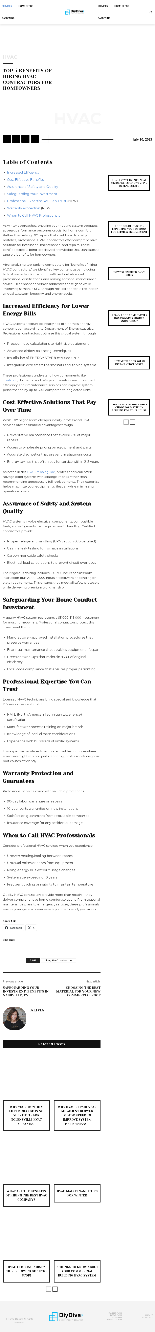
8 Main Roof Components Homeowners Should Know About (129, 318)
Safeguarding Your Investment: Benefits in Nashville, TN (26, 991)
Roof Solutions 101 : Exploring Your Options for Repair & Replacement (129, 229)
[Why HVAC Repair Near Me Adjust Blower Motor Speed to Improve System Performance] (77, 1076)
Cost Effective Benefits (25, 180)
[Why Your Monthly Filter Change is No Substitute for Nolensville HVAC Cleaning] (26, 1076)
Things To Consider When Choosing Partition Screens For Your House (129, 407)
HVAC (10, 57)
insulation (10, 380)
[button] (151, 12)
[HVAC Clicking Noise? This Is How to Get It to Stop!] (26, 1237)
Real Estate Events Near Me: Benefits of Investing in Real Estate (129, 183)
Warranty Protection (23, 208)
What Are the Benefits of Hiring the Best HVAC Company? (26, 1195)
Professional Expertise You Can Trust (36, 201)
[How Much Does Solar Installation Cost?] (129, 347)
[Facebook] (7, 139)
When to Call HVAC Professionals (33, 215)
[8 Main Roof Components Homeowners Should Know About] (129, 301)
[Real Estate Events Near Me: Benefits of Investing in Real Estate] (129, 166)
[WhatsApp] (35, 139)
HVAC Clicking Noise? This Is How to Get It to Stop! (26, 1271)
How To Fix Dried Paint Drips (129, 273)
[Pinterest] (25, 139)
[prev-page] (48, 1289)
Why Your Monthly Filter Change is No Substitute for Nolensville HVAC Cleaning (26, 1115)
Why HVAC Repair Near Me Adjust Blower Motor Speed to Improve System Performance (77, 1115)
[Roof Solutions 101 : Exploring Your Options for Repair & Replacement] (129, 212)
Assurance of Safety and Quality (32, 187)
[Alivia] (14, 1018)
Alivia (37, 1010)
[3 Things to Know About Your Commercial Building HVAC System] (77, 1237)
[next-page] (55, 1289)
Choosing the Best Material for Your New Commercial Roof (78, 991)
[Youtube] (25, 1312)
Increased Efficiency (23, 172)
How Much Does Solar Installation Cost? (129, 362)
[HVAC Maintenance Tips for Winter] (77, 1161)
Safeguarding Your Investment (32, 194)
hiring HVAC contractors (58, 960)
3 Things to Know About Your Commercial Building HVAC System (77, 1271)
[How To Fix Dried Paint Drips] (129, 258)
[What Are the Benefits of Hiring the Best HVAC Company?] (26, 1161)
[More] (44, 139)
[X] (16, 139)
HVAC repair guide (41, 472)
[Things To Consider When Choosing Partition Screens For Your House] (129, 390)
